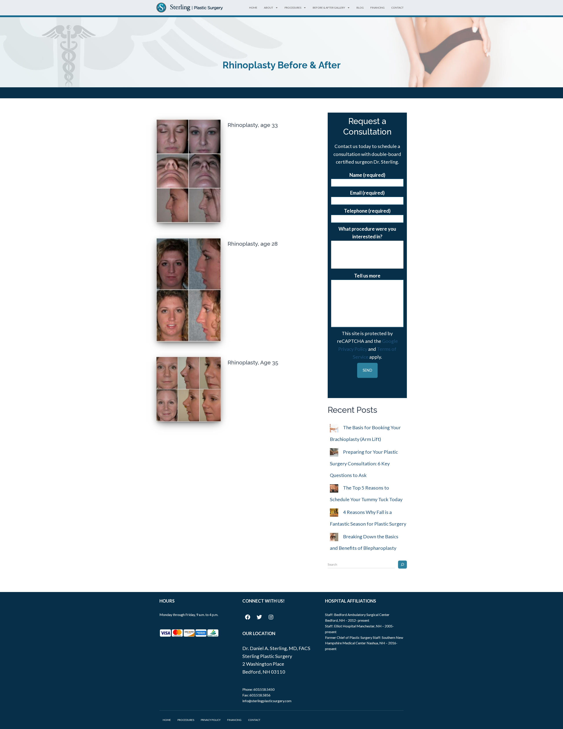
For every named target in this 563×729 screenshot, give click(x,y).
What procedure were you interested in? (367, 233)
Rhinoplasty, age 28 (253, 243)
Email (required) (367, 193)
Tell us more (367, 276)
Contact (397, 7)
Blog (360, 7)
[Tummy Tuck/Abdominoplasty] (367, 245)
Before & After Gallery (329, 7)
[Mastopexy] (367, 264)
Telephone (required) (367, 211)
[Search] (402, 564)
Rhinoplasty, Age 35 (253, 362)
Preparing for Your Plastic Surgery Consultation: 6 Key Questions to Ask (364, 463)
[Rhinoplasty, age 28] (188, 290)
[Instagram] (271, 617)
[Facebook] (247, 617)
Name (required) (367, 175)
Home (253, 7)
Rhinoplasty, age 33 (253, 125)
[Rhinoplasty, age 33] (188, 171)
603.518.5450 (263, 689)
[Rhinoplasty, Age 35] (188, 389)
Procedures (293, 7)
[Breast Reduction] (367, 258)
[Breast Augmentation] (367, 251)
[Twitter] (259, 617)
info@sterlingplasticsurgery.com (266, 701)
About (268, 7)
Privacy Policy (211, 720)
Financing (377, 7)
